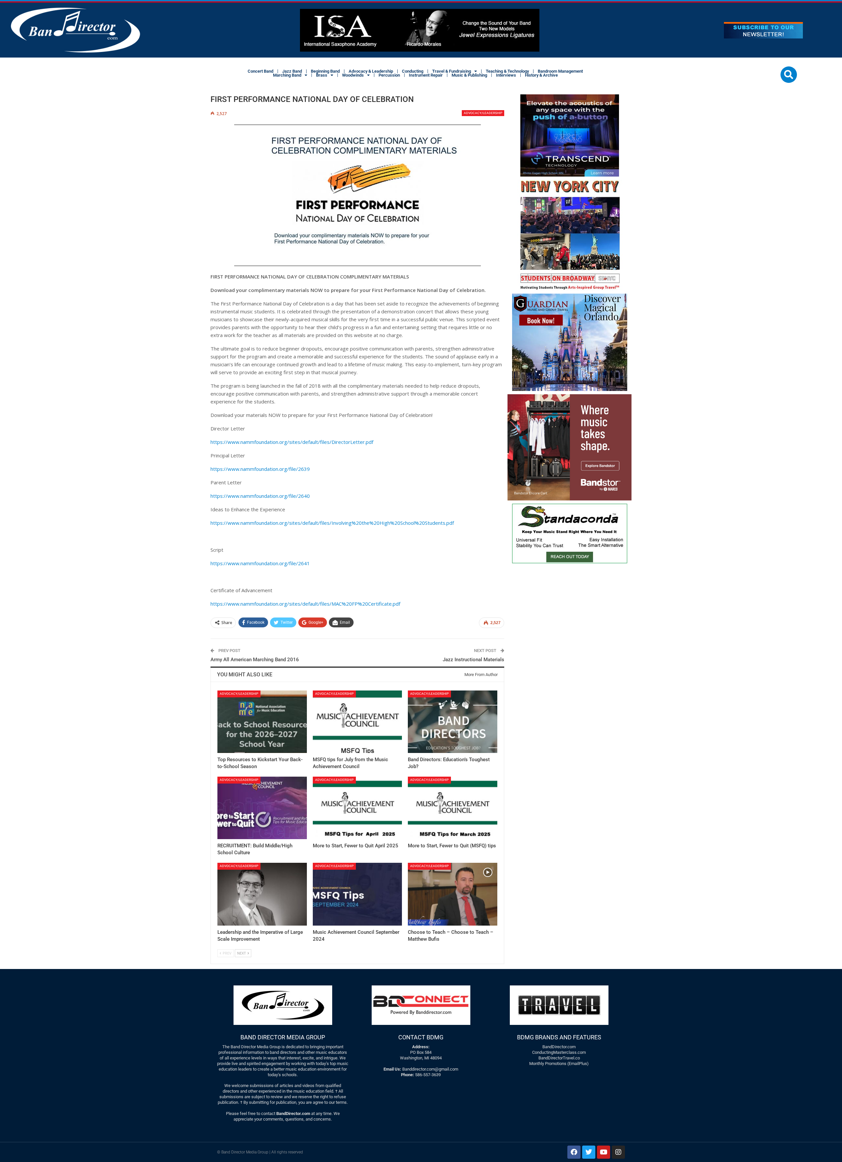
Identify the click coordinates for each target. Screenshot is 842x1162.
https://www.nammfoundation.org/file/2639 (260, 469)
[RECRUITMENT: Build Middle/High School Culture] (262, 808)
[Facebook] (574, 1152)
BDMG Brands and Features (559, 1037)
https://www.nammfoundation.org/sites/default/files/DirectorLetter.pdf (291, 442)
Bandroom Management (560, 71)
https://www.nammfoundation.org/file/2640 (260, 496)
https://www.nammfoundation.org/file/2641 (260, 563)
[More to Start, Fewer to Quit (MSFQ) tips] (452, 808)
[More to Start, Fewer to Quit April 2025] (357, 808)
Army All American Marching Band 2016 (254, 660)
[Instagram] (618, 1152)
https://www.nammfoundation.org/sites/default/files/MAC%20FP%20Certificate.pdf (305, 603)
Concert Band (260, 71)
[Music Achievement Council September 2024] (357, 894)
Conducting (412, 71)
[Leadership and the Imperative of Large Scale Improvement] (262, 894)
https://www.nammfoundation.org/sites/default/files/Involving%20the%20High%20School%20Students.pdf (332, 523)
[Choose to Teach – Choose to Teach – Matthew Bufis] (452, 894)
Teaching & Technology (507, 71)
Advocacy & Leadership (371, 71)
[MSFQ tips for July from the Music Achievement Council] (357, 721)
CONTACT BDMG (420, 1037)
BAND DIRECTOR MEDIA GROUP (282, 1037)
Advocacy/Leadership (483, 113)
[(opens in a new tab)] (262, 721)
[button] (788, 74)
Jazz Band (292, 71)
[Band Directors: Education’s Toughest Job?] (452, 721)
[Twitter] (588, 1152)
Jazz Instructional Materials (473, 660)
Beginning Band (325, 71)
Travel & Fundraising (451, 71)
